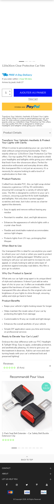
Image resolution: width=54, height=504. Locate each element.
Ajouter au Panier (33, 92)
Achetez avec (20, 107)
